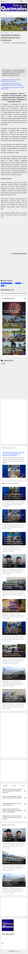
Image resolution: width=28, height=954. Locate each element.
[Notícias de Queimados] (14, 10)
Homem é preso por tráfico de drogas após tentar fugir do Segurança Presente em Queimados (13, 454)
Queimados (7, 32)
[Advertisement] (13, 56)
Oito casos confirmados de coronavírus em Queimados (11, 311)
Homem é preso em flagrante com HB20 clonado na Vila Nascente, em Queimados (13, 496)
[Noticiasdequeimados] (8, 1)
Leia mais (7, 506)
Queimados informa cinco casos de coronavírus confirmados (13, 324)
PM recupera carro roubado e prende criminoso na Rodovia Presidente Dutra (13, 698)
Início (2, 32)
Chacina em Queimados (11, 610)
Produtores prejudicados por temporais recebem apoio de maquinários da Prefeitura (11, 337)
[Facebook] (1, 1)
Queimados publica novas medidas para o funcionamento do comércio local (13, 350)
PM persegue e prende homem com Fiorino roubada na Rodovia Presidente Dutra (14, 653)
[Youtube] (4, 1)
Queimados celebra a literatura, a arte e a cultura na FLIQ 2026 (13, 586)
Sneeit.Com (16, 951)
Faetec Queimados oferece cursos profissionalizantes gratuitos (13, 860)
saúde (12, 32)
